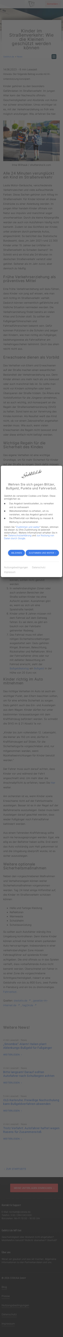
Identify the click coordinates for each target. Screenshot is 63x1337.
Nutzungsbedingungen (16, 567)
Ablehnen (16, 553)
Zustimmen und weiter (28, 527)
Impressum (10, 572)
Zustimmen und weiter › (42, 553)
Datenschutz (38, 567)
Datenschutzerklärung (19, 535)
